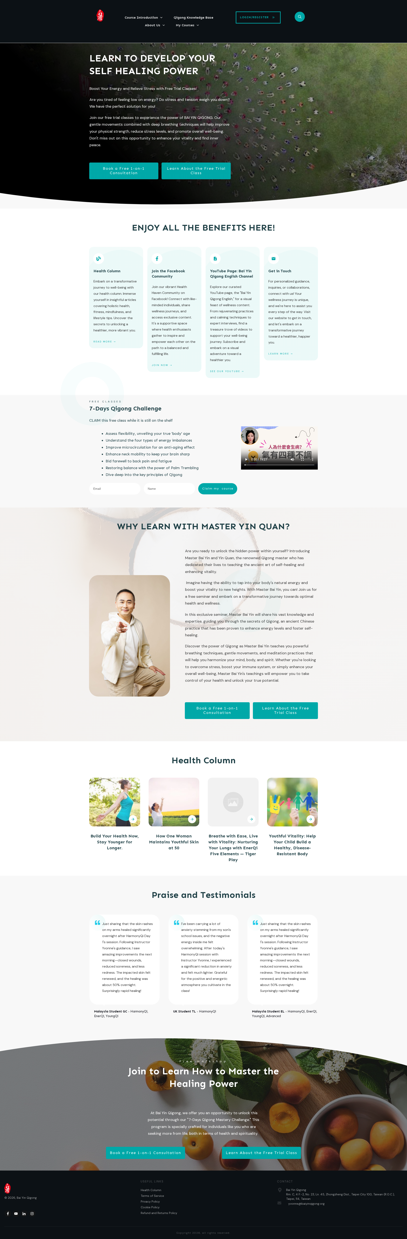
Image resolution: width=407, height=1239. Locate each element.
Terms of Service (152, 1196)
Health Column (151, 1190)
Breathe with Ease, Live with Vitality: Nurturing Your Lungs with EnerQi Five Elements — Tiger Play (233, 847)
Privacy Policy (150, 1201)
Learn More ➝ (280, 353)
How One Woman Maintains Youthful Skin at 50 (174, 841)
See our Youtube (225, 371)
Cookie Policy (150, 1207)
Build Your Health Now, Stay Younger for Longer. (115, 841)
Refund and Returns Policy (159, 1213)
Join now (160, 365)
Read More (102, 341)
